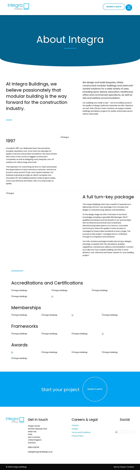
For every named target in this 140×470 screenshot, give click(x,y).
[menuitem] (92, 425)
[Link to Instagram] (126, 426)
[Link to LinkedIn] (122, 426)
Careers (75, 425)
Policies (75, 429)
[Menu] (129, 7)
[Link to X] (130, 426)
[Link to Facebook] (118, 426)
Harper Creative (127, 467)
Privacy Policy (77, 436)
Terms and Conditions (81, 432)
